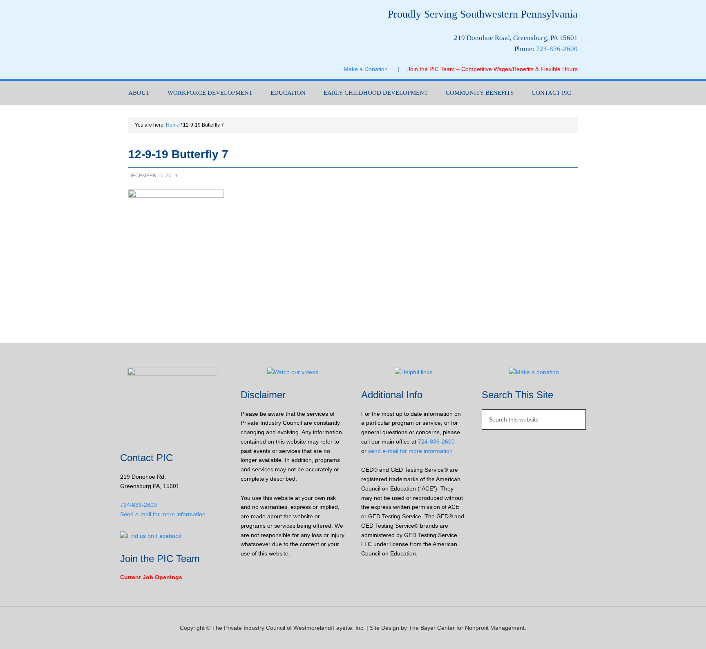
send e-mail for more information (410, 451)
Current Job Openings (151, 577)
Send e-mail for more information (163, 514)
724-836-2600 (557, 49)
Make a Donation (371, 69)
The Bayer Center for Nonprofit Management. (467, 627)
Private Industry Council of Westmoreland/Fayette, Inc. (202, 39)
